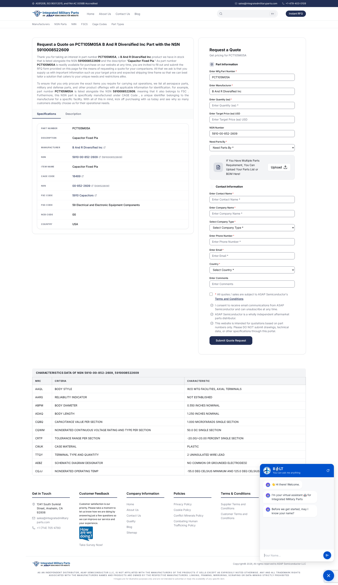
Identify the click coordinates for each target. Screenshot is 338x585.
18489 (76, 176)
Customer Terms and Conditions (234, 516)
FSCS (84, 24)
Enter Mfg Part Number (223, 71)
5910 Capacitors (83, 195)
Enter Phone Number (221, 235)
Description (73, 113)
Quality (131, 521)
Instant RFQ (296, 13)
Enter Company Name (222, 207)
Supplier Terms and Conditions (233, 506)
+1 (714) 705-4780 (49, 527)
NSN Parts (60, 24)
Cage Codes (99, 24)
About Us (105, 13)
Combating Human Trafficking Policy (186, 523)
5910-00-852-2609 (85, 157)
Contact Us (123, 13)
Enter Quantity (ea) (220, 99)
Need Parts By (218, 141)
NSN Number (216, 127)
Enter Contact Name (221, 193)
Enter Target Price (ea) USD (224, 113)
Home (90, 13)
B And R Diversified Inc (87, 147)
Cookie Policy (182, 509)
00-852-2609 (81, 185)
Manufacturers (41, 24)
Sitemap (132, 532)
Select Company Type (222, 221)
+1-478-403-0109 (296, 3)
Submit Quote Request (231, 340)
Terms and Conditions (229, 298)
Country (214, 263)
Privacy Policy (183, 504)
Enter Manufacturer (221, 85)
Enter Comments (218, 278)
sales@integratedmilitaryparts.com (257, 3)
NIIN (73, 24)
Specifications (46, 113)
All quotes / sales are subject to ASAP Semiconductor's (251, 296)
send (327, 555)
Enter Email (216, 249)
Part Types (117, 24)
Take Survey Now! (91, 544)
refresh (328, 470)
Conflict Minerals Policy (188, 515)
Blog (137, 13)
